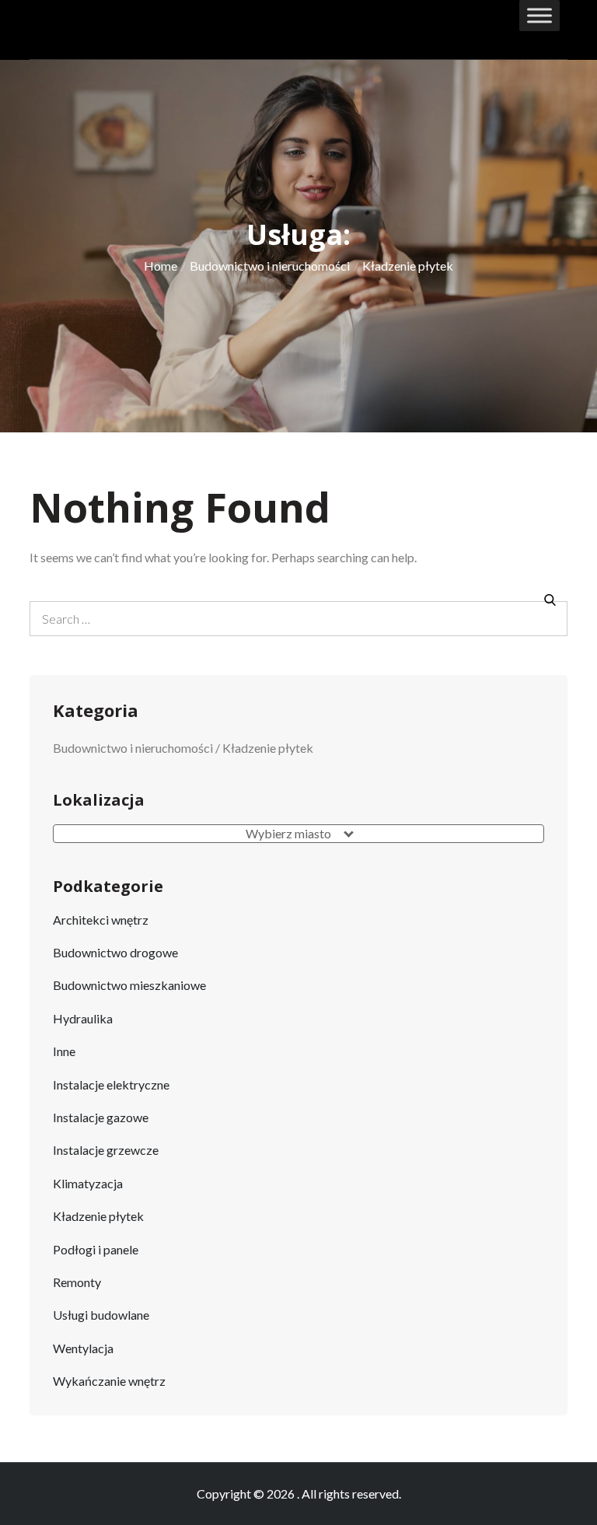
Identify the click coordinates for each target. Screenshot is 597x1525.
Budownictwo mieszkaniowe (129, 985)
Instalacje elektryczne (111, 1084)
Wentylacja (83, 1348)
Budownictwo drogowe (115, 952)
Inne (64, 1051)
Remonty (77, 1282)
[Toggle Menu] (539, 15)
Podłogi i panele (95, 1249)
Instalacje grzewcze (106, 1149)
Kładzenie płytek (98, 1215)
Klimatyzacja (88, 1183)
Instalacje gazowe (100, 1117)
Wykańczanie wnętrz (109, 1380)
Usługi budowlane (101, 1314)
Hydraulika (83, 1018)
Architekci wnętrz (100, 919)
